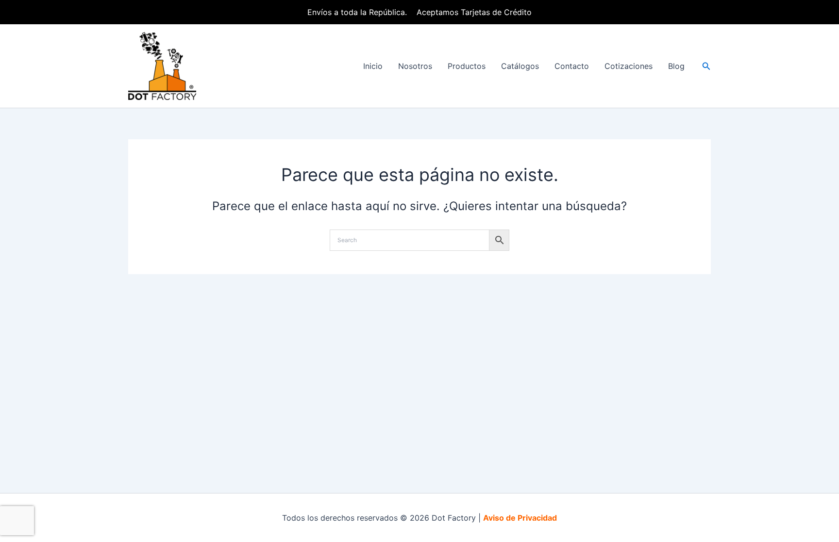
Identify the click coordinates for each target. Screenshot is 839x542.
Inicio (373, 66)
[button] (706, 66)
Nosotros (415, 66)
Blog (676, 66)
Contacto (571, 66)
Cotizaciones (628, 66)
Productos (467, 66)
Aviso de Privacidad (520, 518)
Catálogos (520, 66)
